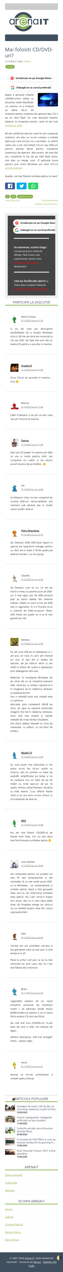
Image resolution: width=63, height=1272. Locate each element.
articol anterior (13, 167)
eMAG (17, 262)
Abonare (10, 1190)
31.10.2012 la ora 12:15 (32, 534)
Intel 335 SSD (13, 200)
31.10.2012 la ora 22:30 (32, 937)
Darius (25, 440)
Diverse (10, 67)
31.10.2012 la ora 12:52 (32, 643)
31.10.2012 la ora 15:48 (32, 824)
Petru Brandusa (30, 530)
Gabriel (9, 1217)
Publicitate (11, 1182)
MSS (23, 820)
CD (7, 196)
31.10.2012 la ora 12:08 (32, 489)
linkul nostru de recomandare (31, 288)
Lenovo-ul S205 (13, 125)
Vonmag (33, 262)
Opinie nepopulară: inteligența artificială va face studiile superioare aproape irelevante (34, 1120)
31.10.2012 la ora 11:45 (32, 444)
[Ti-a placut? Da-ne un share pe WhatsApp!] (34, 186)
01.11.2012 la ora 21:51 (32, 1066)
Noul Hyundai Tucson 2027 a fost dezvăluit (36, 1152)
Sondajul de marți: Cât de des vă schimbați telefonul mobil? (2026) (36, 1108)
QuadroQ (26, 365)
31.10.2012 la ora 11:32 (32, 320)
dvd (13, 196)
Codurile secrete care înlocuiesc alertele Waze (35, 1130)
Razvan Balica (13, 1232)
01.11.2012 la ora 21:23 (32, 993)
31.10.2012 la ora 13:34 (32, 756)
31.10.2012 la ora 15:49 (32, 865)
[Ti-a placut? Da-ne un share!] (11, 186)
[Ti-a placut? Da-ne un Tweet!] (22, 186)
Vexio (25, 262)
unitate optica (25, 196)
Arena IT (31, 22)
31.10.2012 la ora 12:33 (32, 579)
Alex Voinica (12, 1239)
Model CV (26, 752)
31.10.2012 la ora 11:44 (32, 369)
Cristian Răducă (14, 1224)
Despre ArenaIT (14, 1175)
